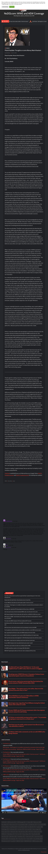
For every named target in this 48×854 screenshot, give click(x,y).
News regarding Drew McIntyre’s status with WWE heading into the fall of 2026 (19, 632)
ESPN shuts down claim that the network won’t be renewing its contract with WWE (20, 627)
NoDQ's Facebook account (22, 475)
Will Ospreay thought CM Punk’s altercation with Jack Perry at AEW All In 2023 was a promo (22, 614)
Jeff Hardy (13, 829)
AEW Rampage (21, 822)
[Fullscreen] (45, 812)
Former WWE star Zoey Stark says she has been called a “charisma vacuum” (18, 602)
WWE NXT (20, 841)
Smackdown (21, 836)
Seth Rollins (13, 836)
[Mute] (43, 812)
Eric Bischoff (31, 826)
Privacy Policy (44, 852)
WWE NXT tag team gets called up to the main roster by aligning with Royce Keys (20, 650)
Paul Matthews (7, 52)
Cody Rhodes (13, 826)
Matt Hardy (14, 831)
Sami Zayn (5, 836)
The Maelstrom (6, 743)
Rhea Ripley (11, 833)
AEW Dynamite (12, 822)
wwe (14, 481)
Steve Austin (29, 836)
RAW (4, 833)
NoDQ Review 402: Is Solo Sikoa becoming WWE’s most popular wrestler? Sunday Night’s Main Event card (24, 624)
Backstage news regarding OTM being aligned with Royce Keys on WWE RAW (19, 609)
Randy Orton (37, 831)
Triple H (29, 838)
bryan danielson (23, 824)
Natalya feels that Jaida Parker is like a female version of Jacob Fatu (17, 599)
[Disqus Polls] (24, 501)
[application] (24, 801)
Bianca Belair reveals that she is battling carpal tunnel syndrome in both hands (19, 640)
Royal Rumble (36, 833)
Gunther (39, 826)
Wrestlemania (6, 841)
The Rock (5, 838)
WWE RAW (27, 841)
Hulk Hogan (5, 829)
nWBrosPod (6, 774)
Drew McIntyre (23, 826)
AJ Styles (29, 822)
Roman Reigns (26, 833)
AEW (6, 481)
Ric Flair (18, 833)
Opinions (7, 48)
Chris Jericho (41, 824)
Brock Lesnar (13, 824)
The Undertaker (13, 838)
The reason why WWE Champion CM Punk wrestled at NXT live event (17, 620)
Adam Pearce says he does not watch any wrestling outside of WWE (17, 645)
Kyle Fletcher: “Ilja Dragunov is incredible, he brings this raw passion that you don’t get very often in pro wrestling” (23, 605)
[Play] (3, 812)
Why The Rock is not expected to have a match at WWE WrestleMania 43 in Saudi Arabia (21, 635)
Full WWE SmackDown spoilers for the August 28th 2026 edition (17, 648)
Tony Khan (10, 481)
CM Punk (5, 826)
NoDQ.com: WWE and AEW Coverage (24, 13)
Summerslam (38, 836)
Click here (7, 473)
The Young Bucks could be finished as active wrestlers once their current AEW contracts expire (22, 630)
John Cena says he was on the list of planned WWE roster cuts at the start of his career (21, 611)
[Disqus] (24, 534)
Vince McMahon (38, 838)
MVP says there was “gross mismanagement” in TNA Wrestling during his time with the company (23, 637)
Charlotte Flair (33, 824)
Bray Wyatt (5, 824)
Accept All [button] (12, 6)
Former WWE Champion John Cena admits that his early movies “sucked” (18, 642)
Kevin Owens (5, 831)
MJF (31, 831)
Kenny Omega (36, 829)
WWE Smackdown (37, 841)
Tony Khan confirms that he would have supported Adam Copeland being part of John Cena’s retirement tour (22, 596)
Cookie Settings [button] (5, 6)
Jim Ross (21, 829)
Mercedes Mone (23, 831)
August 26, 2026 (40, 749)
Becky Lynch (37, 822)
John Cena (28, 829)
